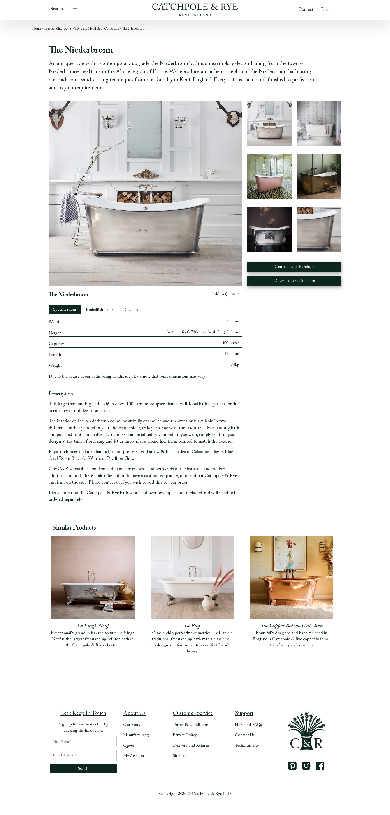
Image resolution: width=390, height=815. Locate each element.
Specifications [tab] (65, 310)
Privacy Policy (185, 735)
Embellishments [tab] (100, 310)
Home (36, 28)
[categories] (74, 8)
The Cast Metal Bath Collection (96, 28)
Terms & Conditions (191, 725)
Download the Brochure (294, 281)
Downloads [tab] (132, 310)
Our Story (132, 725)
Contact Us (245, 735)
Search (57, 9)
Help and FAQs (248, 725)
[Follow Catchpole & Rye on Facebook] (320, 766)
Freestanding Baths (58, 28)
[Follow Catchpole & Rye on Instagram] (306, 765)
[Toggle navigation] (74, 8)
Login (327, 9)
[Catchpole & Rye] (195, 8)
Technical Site (247, 746)
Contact (305, 9)
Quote (128, 746)
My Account (133, 756)
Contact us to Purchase (294, 267)
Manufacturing (136, 735)
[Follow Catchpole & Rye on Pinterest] (292, 766)
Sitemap (180, 756)
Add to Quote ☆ (226, 294)
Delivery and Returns (191, 746)
